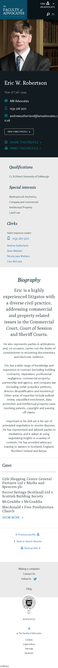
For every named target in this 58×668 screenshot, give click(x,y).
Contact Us (29, 573)
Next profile (31, 548)
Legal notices (29, 644)
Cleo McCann (14, 261)
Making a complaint (29, 568)
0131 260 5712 (20, 238)
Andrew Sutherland (17, 245)
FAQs (29, 588)
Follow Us (26, 578)
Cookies (29, 639)
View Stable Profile (18, 131)
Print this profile (23, 148)
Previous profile (27, 534)
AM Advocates (19, 101)
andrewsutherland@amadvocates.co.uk (31, 118)
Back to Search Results (29, 541)
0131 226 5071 (17, 108)
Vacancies (29, 653)
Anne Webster (14, 250)
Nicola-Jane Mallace (18, 256)
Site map (29, 648)
